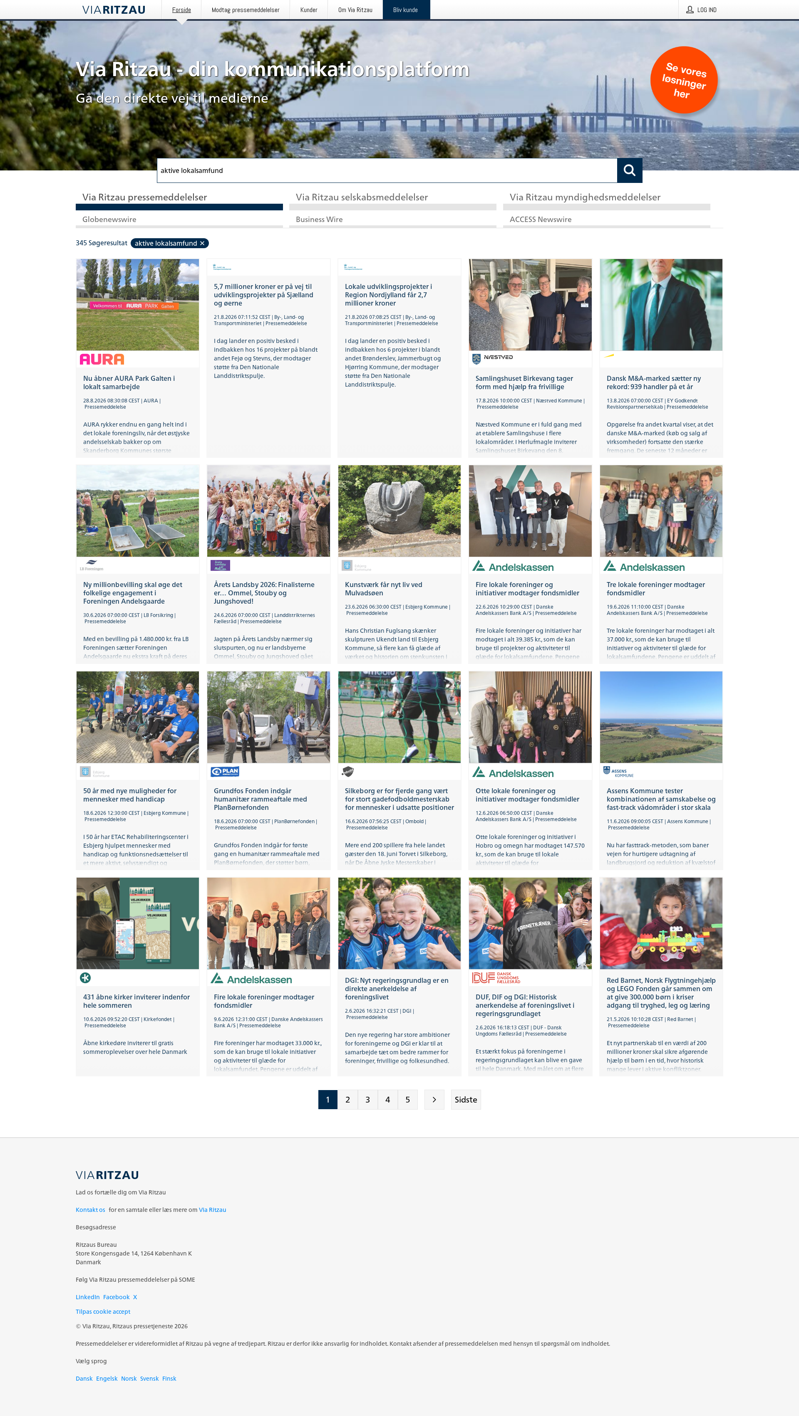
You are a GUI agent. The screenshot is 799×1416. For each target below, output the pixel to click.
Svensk (149, 1378)
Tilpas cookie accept (103, 1311)
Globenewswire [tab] (109, 220)
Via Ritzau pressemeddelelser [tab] (144, 197)
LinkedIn (88, 1297)
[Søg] (630, 170)
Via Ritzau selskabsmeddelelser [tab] (362, 197)
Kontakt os (90, 1209)
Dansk (84, 1378)
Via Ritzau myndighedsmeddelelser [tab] (585, 197)
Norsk (129, 1378)
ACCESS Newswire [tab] (541, 220)
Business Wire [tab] (319, 220)
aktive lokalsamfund (166, 243)
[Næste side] (434, 1100)
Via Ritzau (212, 1209)
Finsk (169, 1378)
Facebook (116, 1297)
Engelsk (107, 1378)
